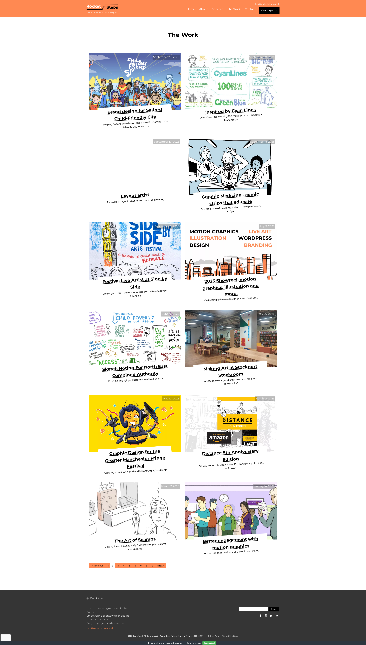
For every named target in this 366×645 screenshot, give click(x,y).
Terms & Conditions (230, 636)
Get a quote (269, 10)
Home (191, 9)
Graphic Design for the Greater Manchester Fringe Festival (135, 458)
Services (217, 9)
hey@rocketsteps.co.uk (100, 628)
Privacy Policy (214, 636)
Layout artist (135, 195)
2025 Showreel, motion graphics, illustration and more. (230, 286)
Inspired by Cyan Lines (230, 111)
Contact (250, 9)
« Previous (97, 565)
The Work (233, 9)
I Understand (209, 643)
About (203, 9)
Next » (160, 565)
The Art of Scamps (135, 540)
